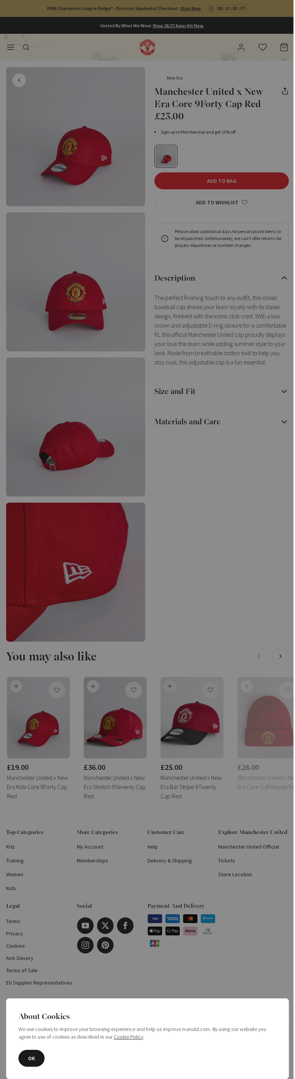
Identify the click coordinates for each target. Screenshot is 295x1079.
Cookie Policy (128, 1036)
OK (31, 1058)
